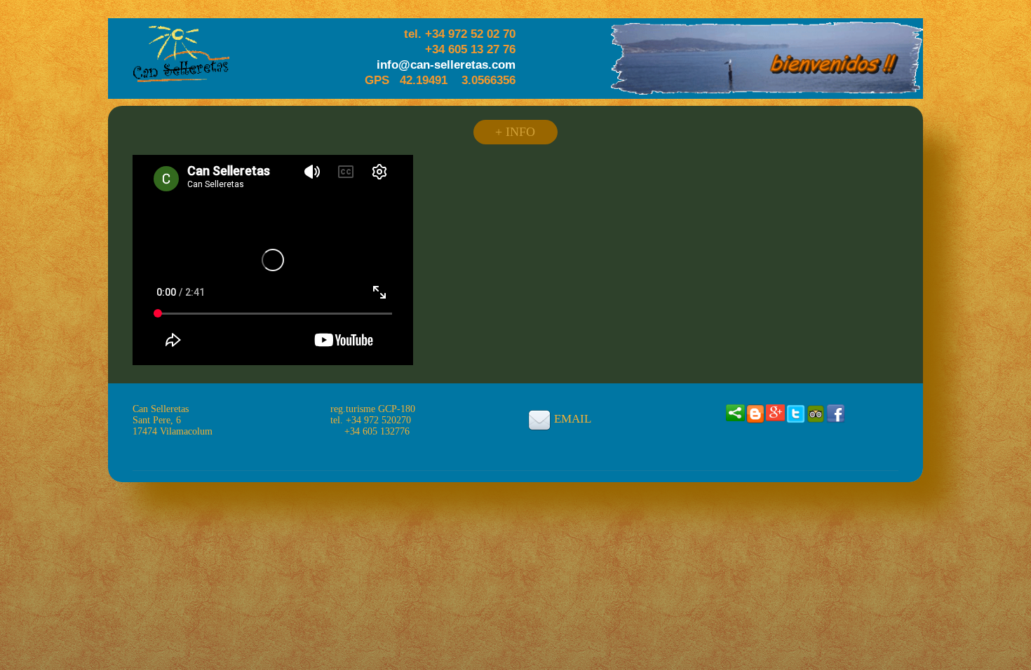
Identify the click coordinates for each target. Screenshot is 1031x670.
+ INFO (515, 132)
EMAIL (572, 418)
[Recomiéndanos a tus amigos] (735, 411)
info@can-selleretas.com (446, 64)
